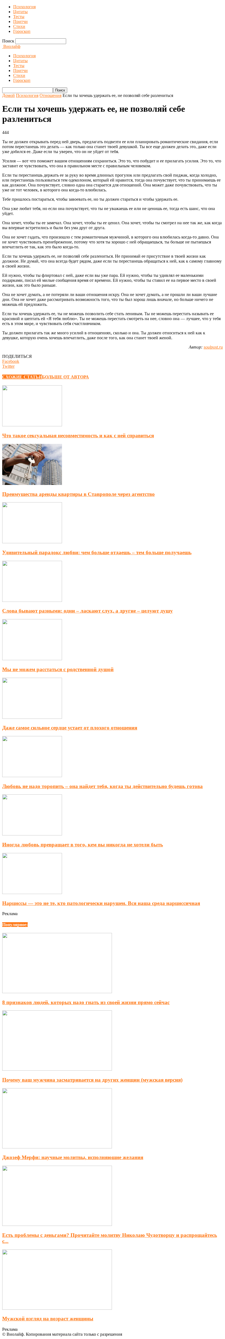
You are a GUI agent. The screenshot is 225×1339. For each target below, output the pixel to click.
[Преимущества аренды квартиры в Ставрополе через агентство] (32, 483)
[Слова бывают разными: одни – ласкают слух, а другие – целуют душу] (32, 600)
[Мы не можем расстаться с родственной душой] (32, 658)
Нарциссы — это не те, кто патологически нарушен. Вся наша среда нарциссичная (101, 903)
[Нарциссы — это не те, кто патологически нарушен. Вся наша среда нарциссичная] (32, 892)
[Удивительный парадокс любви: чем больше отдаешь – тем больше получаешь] (32, 541)
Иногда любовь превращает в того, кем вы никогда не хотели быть (82, 844)
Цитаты (20, 11)
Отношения (50, 95)
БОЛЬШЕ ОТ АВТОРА (65, 377)
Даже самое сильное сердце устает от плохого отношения (69, 728)
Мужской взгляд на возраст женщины (47, 1318)
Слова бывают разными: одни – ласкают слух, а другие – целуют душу (87, 611)
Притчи (20, 21)
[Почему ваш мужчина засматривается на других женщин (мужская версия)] (57, 1069)
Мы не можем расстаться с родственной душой (58, 669)
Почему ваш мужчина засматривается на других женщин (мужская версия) (92, 1080)
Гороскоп (21, 31)
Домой (8, 95)
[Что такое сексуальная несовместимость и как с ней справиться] (32, 425)
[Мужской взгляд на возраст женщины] (57, 1308)
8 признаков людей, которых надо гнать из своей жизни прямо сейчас (86, 1002)
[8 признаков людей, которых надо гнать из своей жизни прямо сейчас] (57, 991)
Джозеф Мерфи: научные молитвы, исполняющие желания (72, 1157)
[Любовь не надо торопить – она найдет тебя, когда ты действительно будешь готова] (32, 775)
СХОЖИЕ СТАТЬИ (22, 377)
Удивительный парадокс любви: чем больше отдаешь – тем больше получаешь (97, 552)
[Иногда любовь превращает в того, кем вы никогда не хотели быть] (32, 834)
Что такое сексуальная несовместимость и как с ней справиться (78, 435)
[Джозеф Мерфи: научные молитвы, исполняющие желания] (57, 1147)
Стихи (19, 26)
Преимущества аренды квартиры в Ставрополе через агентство (78, 494)
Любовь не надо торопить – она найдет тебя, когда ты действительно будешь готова (102, 786)
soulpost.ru (213, 347)
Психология (24, 6)
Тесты (18, 16)
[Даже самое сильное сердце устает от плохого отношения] (32, 717)
